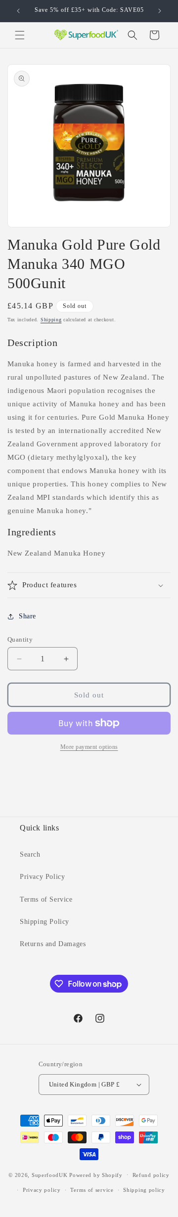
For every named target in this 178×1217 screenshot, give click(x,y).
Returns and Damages (53, 944)
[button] (20, 35)
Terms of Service (46, 899)
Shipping (51, 319)
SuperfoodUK (50, 1174)
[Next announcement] (160, 11)
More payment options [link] (89, 746)
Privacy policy (42, 1190)
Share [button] (27, 616)
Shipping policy (144, 1190)
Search (30, 854)
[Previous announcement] (18, 11)
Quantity (20, 639)
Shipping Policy (44, 921)
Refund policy (151, 1175)
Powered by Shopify (96, 1174)
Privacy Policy (42, 876)
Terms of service (91, 1190)
